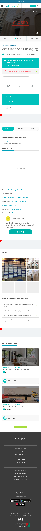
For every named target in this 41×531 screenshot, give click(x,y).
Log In (39, 6)
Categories (20, 451)
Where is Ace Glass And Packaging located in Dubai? (18, 305)
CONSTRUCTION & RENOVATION (11, 367)
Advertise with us (21, 473)
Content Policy (15, 513)
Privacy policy (26, 513)
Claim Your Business (20, 476)
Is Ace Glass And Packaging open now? (16, 311)
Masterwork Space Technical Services (16, 370)
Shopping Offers (20, 454)
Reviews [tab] (20, 129)
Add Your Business (20, 479)
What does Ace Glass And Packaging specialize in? (19, 321)
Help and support (27, 515)
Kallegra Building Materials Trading (15, 407)
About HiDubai (20, 460)
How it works (20, 462)
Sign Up (33, 6)
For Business (20, 1)
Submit (20, 232)
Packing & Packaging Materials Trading (16, 78)
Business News (20, 457)
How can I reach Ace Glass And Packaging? (17, 315)
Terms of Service (13, 515)
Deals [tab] (32, 129)
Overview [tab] (8, 129)
